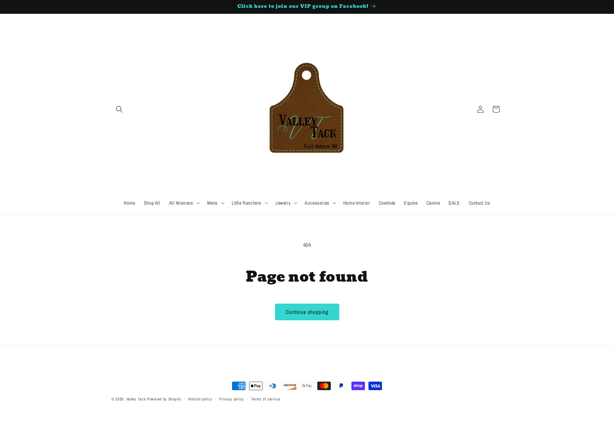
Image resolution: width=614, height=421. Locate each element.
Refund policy (200, 398)
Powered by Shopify (164, 399)
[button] (119, 109)
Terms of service (265, 398)
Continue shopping (307, 312)
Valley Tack (136, 399)
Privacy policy (231, 398)
